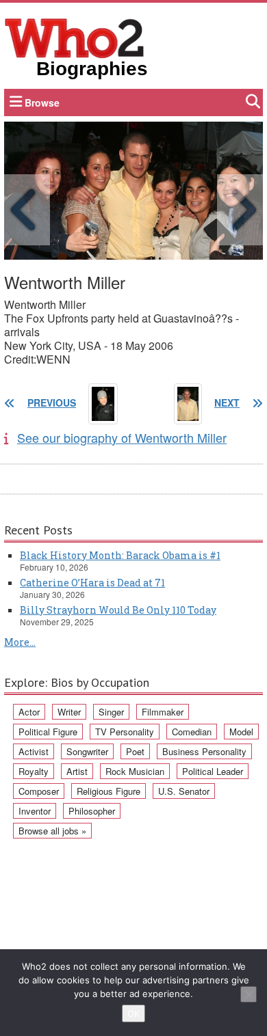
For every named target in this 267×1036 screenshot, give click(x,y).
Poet (135, 751)
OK (133, 1013)
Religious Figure (108, 791)
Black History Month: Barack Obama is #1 (120, 555)
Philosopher (91, 810)
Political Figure (47, 731)
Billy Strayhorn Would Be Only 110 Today (118, 609)
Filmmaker (162, 711)
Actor (29, 711)
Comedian (192, 731)
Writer (69, 711)
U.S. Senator (183, 791)
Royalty (33, 771)
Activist (33, 751)
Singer (111, 711)
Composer (38, 791)
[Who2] (74, 37)
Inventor (34, 810)
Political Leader (212, 771)
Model (241, 731)
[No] (248, 994)
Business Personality (204, 751)
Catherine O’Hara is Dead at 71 (92, 582)
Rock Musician (134, 771)
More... (20, 642)
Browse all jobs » (52, 830)
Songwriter (87, 751)
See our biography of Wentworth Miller (122, 437)
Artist (77, 771)
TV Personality (124, 731)
